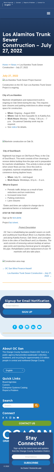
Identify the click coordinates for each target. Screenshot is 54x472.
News (13, 65)
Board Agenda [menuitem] (8, 2)
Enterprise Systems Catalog (15, 388)
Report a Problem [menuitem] (29, 2)
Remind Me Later (35, 468)
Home (5, 65)
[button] (36, 405)
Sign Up (27, 312)
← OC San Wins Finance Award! (17, 268)
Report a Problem (10, 390)
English (8, 5)
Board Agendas (9, 382)
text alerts (17, 218)
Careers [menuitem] (18, 2)
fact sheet (13, 223)
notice (14, 127)
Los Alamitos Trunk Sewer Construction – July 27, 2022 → (29, 274)
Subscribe (31, 462)
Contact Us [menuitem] (41, 2)
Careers (6, 385)
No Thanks (24, 468)
